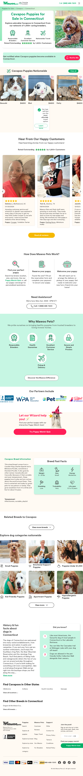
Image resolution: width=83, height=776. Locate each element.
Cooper (13, 222)
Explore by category (25, 749)
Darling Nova (50, 222)
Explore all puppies (25, 732)
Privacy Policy (50, 735)
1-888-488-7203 (49, 762)
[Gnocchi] (13, 100)
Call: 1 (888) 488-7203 (43, 306)
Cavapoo (19, 8)
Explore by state (27, 743)
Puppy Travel (38, 734)
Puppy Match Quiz (13, 280)
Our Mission (38, 743)
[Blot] (41, 100)
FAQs (48, 726)
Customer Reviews (37, 728)
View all (73, 71)
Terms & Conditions (49, 741)
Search (24, 726)
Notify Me (74, 58)
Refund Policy (50, 748)
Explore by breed (27, 739)
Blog (35, 739)
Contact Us (50, 730)
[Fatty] (69, 100)
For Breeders (38, 748)
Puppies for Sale (8, 8)
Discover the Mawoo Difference (41, 378)
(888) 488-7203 (67, 3)
